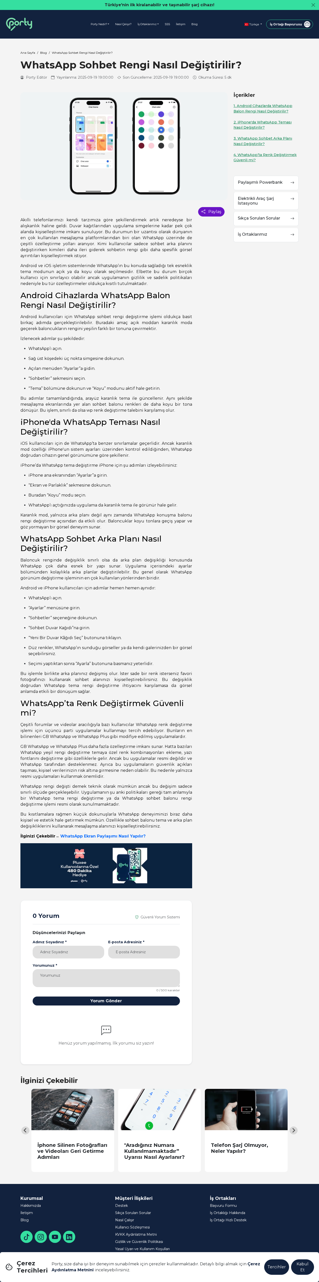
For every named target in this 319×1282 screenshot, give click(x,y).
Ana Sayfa (27, 53)
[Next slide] (294, 1130)
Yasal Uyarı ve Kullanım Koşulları (142, 1249)
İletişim (180, 24)
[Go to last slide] (25, 1130)
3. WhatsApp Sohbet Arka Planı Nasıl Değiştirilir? (263, 141)
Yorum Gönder (106, 1001)
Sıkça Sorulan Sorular (133, 1213)
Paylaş (214, 211)
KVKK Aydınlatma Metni (136, 1234)
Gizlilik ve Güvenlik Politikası (139, 1241)
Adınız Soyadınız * (50, 942)
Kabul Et (303, 1267)
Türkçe (254, 24)
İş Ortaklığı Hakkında (227, 1213)
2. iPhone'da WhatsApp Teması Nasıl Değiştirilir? (263, 125)
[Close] (313, 5)
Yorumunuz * (45, 965)
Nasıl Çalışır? (123, 24)
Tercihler (276, 1267)
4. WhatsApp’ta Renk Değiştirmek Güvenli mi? (265, 158)
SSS (167, 24)
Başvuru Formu (223, 1205)
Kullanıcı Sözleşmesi (132, 1227)
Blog (194, 24)
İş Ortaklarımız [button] (147, 24)
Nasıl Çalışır (124, 1220)
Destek (121, 1205)
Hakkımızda (30, 1205)
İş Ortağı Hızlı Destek (228, 1220)
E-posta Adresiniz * (126, 942)
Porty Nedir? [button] (99, 24)
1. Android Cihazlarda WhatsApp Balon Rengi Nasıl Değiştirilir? (263, 108)
